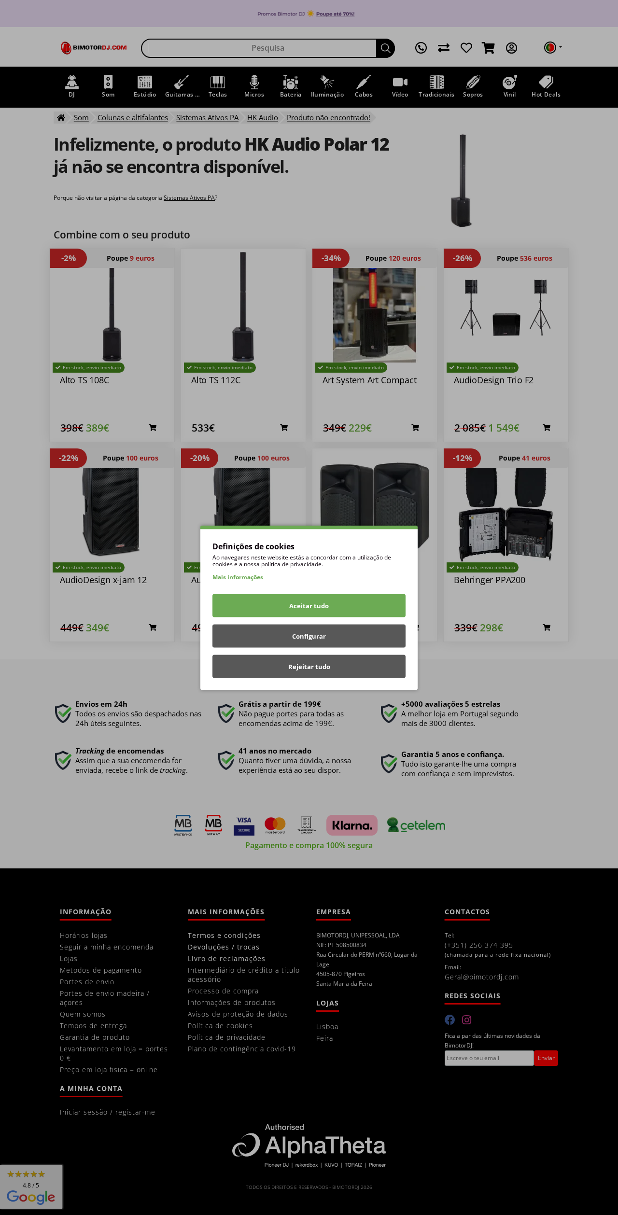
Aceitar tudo (309, 605)
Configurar (309, 635)
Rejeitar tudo (309, 666)
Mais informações (237, 577)
